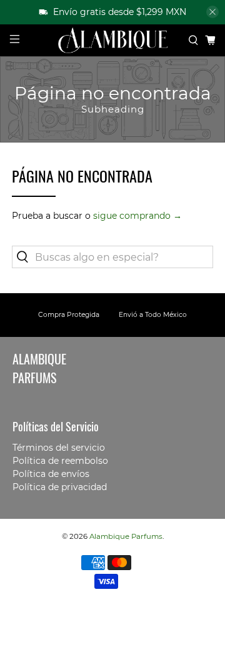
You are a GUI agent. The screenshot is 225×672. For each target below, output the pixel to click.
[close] (212, 12)
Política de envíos (50, 473)
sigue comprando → (137, 215)
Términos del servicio (58, 447)
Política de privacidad (59, 487)
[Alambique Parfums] (112, 41)
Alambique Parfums (125, 536)
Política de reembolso (60, 460)
